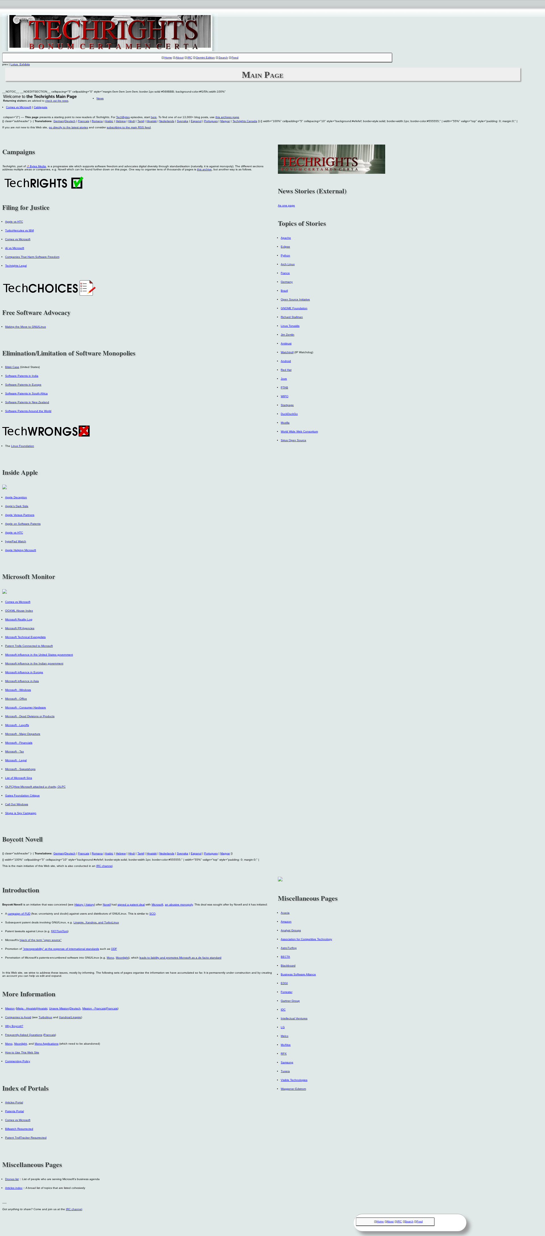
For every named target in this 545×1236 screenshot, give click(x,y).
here (154, 117)
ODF (114, 948)
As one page (286, 205)
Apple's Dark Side (16, 506)
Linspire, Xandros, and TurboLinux (96, 922)
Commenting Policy (17, 1061)
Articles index (13, 1187)
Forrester (286, 992)
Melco (284, 1036)
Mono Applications (46, 1043)
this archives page (227, 117)
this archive (204, 169)
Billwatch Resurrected (19, 1128)
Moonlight (122, 957)
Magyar (225, 121)
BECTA (285, 956)
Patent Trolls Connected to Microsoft (29, 645)
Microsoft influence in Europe (24, 672)
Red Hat (286, 369)
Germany (287, 281)
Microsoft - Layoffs (17, 725)
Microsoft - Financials (18, 742)
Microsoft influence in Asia (22, 681)
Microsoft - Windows (18, 689)
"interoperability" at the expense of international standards (61, 948)
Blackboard (288, 965)
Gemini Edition (205, 57)
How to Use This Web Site (22, 1052)
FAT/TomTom (59, 931)
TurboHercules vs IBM (19, 230)
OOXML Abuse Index (19, 610)
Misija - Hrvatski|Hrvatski (31, 1008)
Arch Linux (288, 264)
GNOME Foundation (294, 308)
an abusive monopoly (179, 904)
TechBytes (123, 117)
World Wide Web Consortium (299, 431)
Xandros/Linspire (70, 1017)
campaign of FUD (19, 913)
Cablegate (40, 107)
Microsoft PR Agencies (19, 628)
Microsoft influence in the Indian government (34, 663)
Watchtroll (287, 352)
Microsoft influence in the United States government (39, 654)
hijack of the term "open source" (41, 940)
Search (223, 57)
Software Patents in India (21, 375)
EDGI (284, 983)
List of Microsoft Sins (18, 777)
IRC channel (104, 865)
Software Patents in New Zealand (27, 402)
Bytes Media (38, 166)
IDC (283, 1009)
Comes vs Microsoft (18, 107)
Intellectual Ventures (294, 1018)
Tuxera (285, 1071)
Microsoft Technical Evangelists (25, 637)
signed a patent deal (131, 904)
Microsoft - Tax (14, 751)
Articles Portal (14, 1102)
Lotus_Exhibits (20, 64)
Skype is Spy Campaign (20, 813)
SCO (152, 913)
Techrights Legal (16, 265)
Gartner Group (290, 1000)
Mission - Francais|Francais (100, 1008)
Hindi (131, 121)
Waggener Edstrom (293, 1088)
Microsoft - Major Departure (22, 733)
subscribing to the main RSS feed (129, 127)
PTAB (284, 387)
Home (168, 57)
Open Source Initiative (295, 299)
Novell (107, 904)
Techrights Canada (244, 121)
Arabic (109, 121)
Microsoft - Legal (16, 760)
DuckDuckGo (289, 413)
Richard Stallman (292, 317)
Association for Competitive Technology (306, 939)
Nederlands (166, 121)
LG (283, 1027)
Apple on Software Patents (23, 523)
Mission (10, 1008)
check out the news (56, 100)
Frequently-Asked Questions (23, 1034)
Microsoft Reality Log (18, 619)
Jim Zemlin (287, 334)
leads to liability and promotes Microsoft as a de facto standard (180, 957)
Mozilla (285, 422)
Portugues (211, 121)
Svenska (182, 121)
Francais (83, 121)
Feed (235, 57)
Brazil (284, 290)
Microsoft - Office (16, 698)
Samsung (287, 1062)
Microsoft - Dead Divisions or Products (29, 716)
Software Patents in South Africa (26, 393)
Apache (286, 237)
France (285, 273)
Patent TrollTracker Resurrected (26, 1137)
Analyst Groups (291, 930)
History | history (84, 904)
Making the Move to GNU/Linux (25, 326)
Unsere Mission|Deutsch (65, 1008)
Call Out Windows (16, 804)
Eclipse (285, 246)
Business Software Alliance (298, 974)
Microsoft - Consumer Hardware (25, 707)
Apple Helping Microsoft (20, 550)
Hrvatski (151, 121)
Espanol (196, 121)
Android (286, 361)
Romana (97, 121)
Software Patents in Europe (23, 384)
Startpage (287, 405)
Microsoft (157, 904)
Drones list (12, 1179)
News (100, 98)
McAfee (286, 1044)
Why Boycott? (14, 1026)
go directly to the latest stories (68, 127)
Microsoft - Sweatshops (20, 769)
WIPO (284, 396)
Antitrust (286, 343)
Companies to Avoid (18, 1017)
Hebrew (121, 121)
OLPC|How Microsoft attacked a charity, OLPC (35, 786)
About (180, 57)
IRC (189, 57)
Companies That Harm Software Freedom (32, 256)
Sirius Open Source (293, 440)
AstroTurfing (289, 948)
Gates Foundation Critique (22, 795)
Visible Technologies (294, 1080)
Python (285, 255)
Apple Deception (16, 497)
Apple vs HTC (14, 221)
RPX (284, 1053)
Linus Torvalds (290, 325)
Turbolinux (45, 1017)
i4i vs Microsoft (14, 248)
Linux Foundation (22, 445)
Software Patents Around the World (28, 411)
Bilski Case (12, 367)
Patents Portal (14, 1111)
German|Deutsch (64, 121)
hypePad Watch (15, 541)
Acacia (285, 912)
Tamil (140, 121)
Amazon (286, 921)
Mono (110, 957)
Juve (284, 378)
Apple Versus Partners (19, 514)
